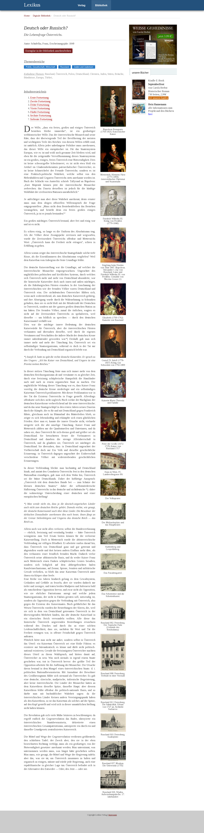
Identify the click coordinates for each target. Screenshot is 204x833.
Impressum (112, 815)
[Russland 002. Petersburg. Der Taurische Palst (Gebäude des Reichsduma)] (113, 619)
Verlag (81, 5)
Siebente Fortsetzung (41, 119)
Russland (64, 67)
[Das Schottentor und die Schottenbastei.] (113, 590)
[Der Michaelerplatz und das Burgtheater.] (113, 518)
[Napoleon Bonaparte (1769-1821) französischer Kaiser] (113, 125)
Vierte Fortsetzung (40, 108)
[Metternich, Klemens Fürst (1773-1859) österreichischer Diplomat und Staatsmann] (113, 171)
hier (150, 114)
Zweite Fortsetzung (40, 101)
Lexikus (32, 5)
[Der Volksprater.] (113, 494)
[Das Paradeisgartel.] (113, 569)
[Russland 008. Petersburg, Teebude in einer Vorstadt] (113, 669)
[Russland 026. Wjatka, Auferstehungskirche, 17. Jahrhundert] (113, 788)
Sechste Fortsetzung (40, 115)
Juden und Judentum (83, 67)
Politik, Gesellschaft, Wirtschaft (40, 67)
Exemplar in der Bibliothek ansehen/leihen (48, 50)
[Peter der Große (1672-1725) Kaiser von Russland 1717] (113, 440)
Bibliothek (101, 5)
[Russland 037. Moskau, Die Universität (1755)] (113, 759)
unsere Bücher (140, 72)
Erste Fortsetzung (39, 97)
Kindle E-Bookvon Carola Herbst (157, 84)
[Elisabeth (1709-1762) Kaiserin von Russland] (113, 314)
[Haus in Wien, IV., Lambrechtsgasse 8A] (113, 468)
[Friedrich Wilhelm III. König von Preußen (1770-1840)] (113, 215)
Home (27, 15)
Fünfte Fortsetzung (40, 112)
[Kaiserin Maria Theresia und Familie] (113, 396)
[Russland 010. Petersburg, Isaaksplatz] (113, 731)
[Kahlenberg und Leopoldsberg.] (113, 543)
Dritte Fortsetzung (39, 104)
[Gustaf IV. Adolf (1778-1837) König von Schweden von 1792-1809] (113, 356)
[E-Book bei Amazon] (153, 63)
